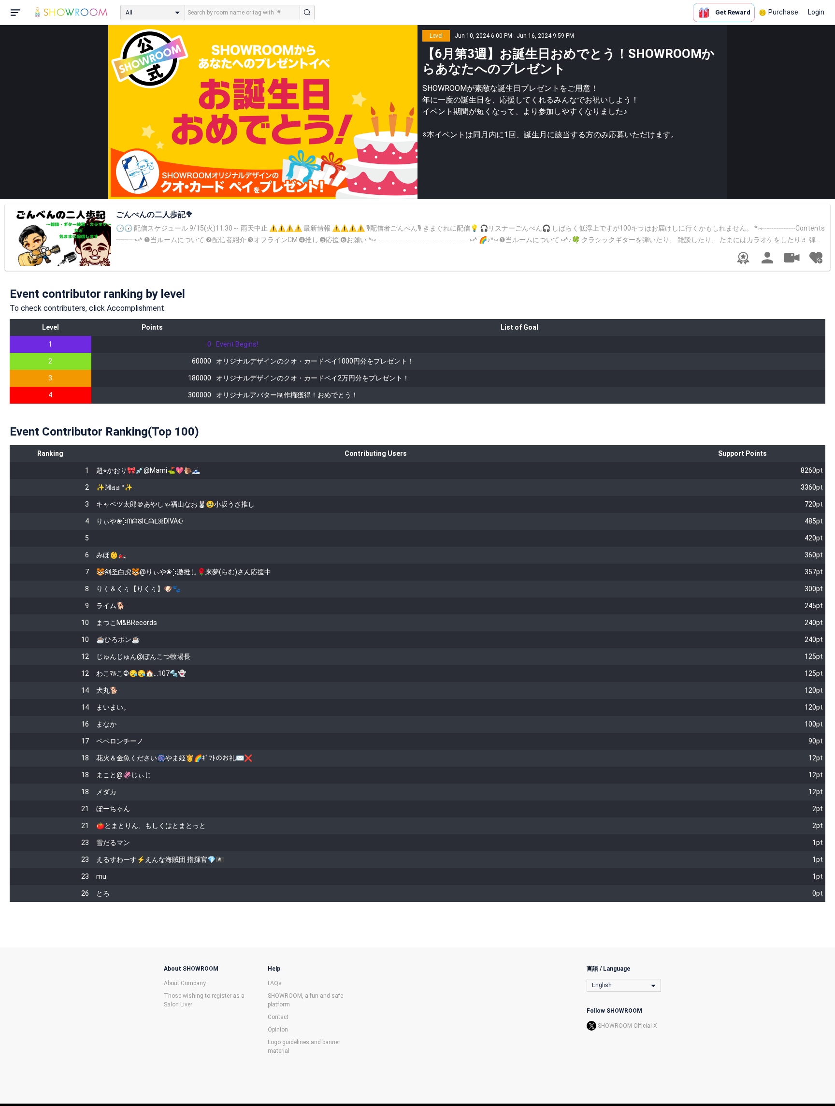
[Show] (791, 257)
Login (816, 12)
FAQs (275, 983)
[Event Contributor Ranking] (743, 258)
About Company (185, 983)
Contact (278, 1017)
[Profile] (767, 257)
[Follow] (816, 257)
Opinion (278, 1029)
